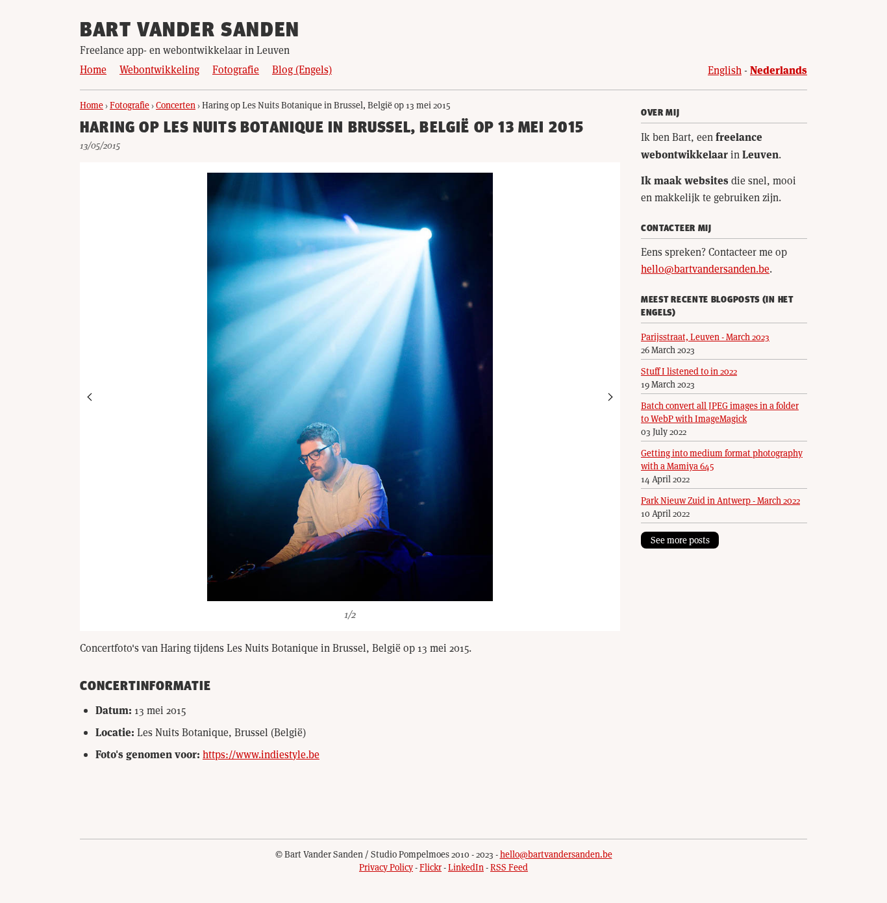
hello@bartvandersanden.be (705, 268)
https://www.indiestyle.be (261, 754)
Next (609, 396)
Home (93, 69)
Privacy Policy (386, 867)
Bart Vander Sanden (190, 31)
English (725, 70)
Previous (90, 396)
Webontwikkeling (159, 69)
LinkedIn (466, 867)
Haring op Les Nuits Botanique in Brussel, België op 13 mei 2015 (332, 128)
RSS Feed (509, 867)
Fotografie (235, 69)
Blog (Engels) (302, 69)
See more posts (680, 540)
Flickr (430, 867)
